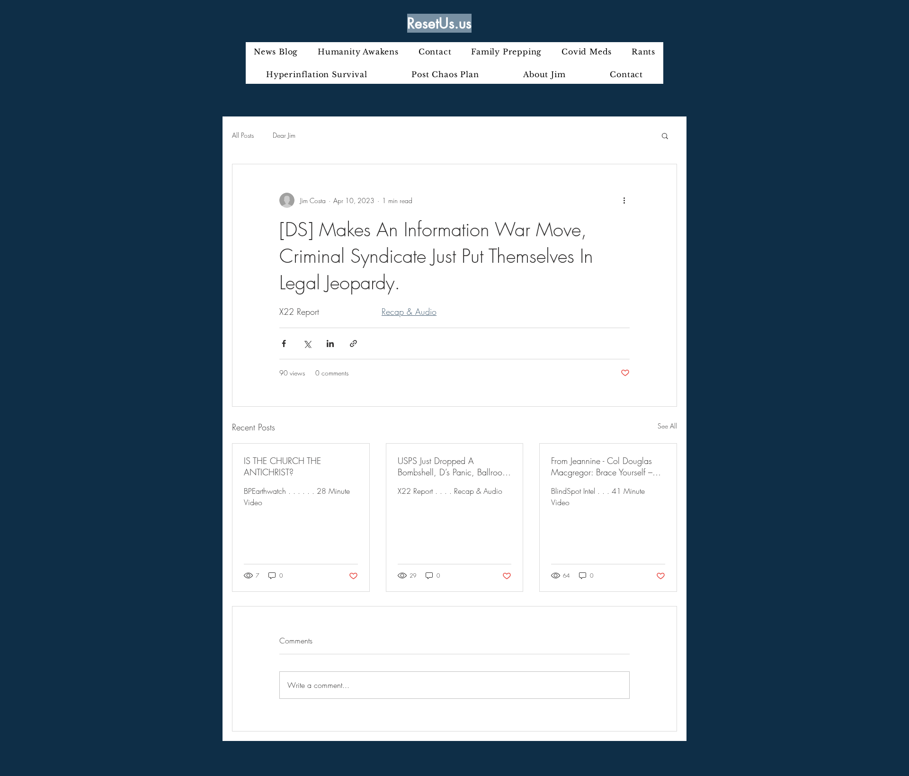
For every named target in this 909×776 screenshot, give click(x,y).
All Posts (243, 135)
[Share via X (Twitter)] (307, 343)
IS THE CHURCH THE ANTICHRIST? (282, 466)
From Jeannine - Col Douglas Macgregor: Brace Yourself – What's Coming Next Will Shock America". (601, 466)
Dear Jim (284, 135)
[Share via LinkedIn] (330, 343)
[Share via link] (353, 343)
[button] (664, 135)
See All (667, 425)
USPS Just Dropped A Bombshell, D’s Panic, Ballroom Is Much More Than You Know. (453, 466)
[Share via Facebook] (283, 343)
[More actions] (624, 200)
